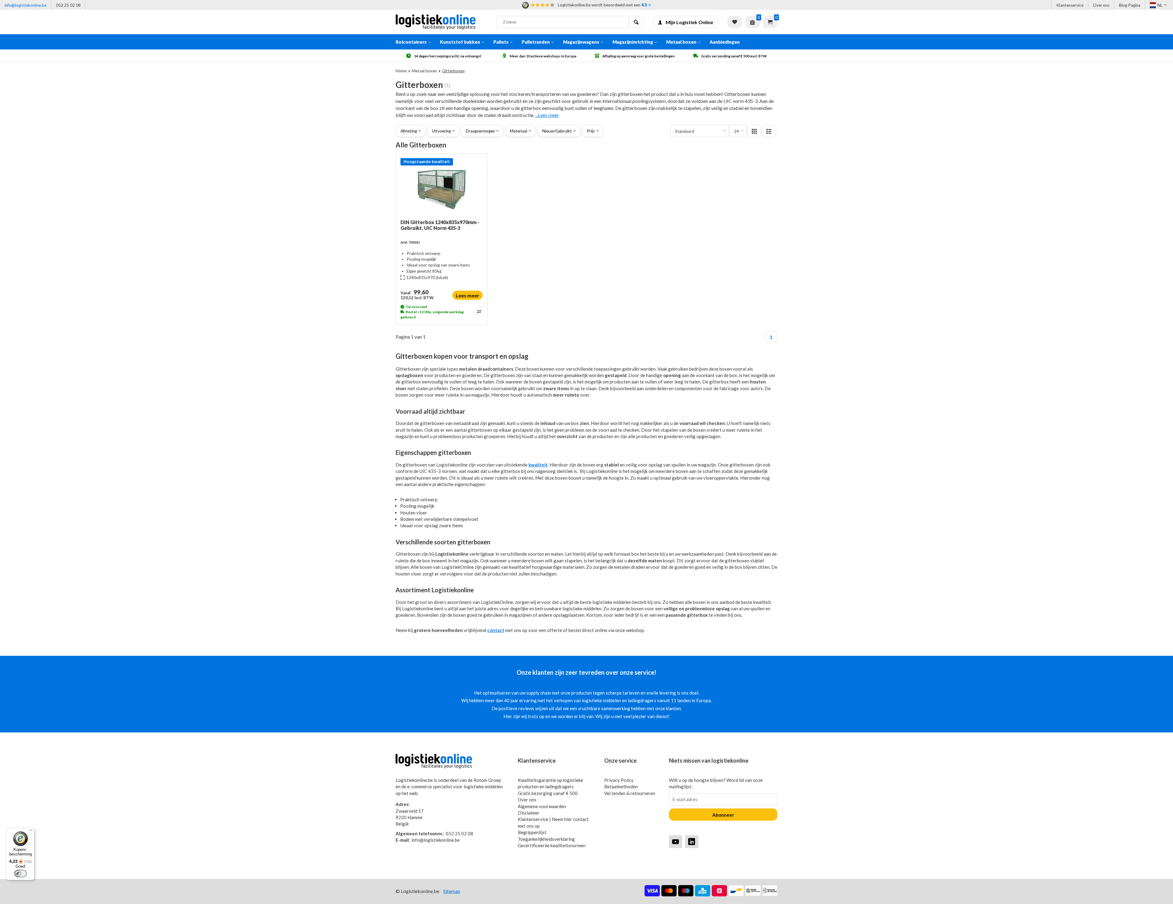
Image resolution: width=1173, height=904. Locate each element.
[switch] (20, 873)
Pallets (501, 42)
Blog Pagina (1129, 5)
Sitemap (451, 891)
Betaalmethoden (621, 786)
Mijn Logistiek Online (689, 22)
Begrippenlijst (532, 832)
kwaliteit (538, 464)
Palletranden (536, 42)
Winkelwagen (770, 22)
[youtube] (675, 841)
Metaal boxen (681, 42)
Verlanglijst (734, 22)
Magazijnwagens (581, 42)
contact (495, 630)
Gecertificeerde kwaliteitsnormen (552, 845)
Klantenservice (1069, 5)
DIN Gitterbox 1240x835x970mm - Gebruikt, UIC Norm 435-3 (439, 225)
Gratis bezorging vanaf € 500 (548, 793)
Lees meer (467, 295)
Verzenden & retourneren (629, 793)
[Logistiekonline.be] (441, 22)
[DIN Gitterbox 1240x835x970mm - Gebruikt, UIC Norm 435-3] (441, 188)
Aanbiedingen (725, 42)
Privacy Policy (619, 780)
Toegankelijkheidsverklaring (546, 839)
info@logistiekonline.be (25, 5)
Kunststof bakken (460, 42)
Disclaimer (528, 812)
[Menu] (31, 831)
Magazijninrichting (632, 42)
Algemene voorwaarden (542, 806)
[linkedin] (691, 841)
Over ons (1101, 5)
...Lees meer (547, 115)
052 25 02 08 (68, 5)
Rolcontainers (411, 42)
